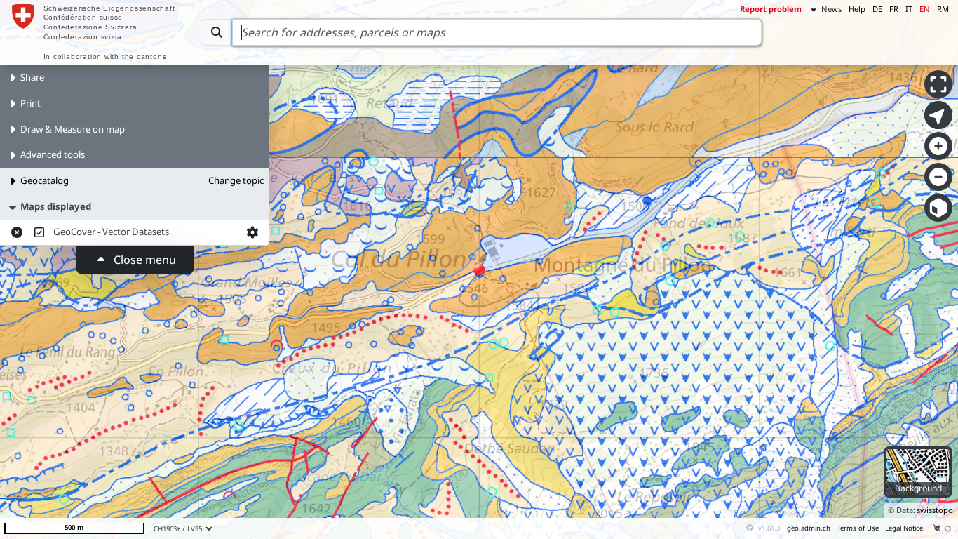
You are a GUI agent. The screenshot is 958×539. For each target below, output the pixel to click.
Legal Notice (904, 528)
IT (908, 9)
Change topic (236, 180)
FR (893, 9)
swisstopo (935, 510)
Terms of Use (858, 528)
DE (877, 9)
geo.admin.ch (808, 528)
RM (943, 9)
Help (857, 9)
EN (924, 9)
